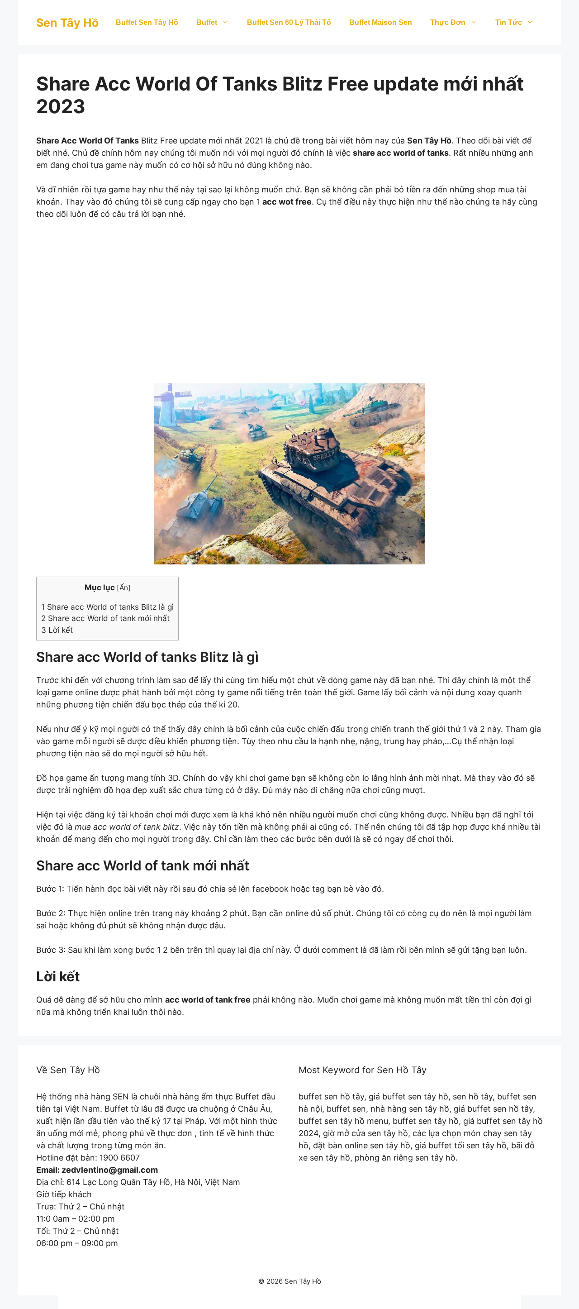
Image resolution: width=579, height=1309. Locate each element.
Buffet (206, 22)
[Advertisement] (289, 307)
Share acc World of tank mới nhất (105, 618)
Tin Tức (508, 22)
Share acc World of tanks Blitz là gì (107, 607)
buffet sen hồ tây (331, 1096)
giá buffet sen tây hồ (408, 1096)
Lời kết (57, 630)
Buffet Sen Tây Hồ (147, 22)
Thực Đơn (447, 22)
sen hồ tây (473, 1096)
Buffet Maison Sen (380, 22)
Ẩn (123, 587)
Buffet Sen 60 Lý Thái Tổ (289, 22)
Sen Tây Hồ (67, 22)
